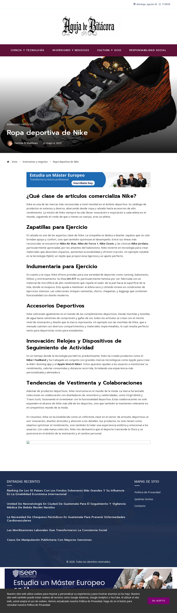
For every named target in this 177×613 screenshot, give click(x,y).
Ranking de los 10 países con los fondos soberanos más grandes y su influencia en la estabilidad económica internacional (65, 492)
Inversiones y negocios (20, 124)
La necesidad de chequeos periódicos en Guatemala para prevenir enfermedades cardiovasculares (66, 519)
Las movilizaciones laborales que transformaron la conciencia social (57, 530)
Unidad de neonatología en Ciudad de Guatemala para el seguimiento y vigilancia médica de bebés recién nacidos (66, 506)
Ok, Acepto (158, 600)
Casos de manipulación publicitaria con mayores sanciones (49, 540)
